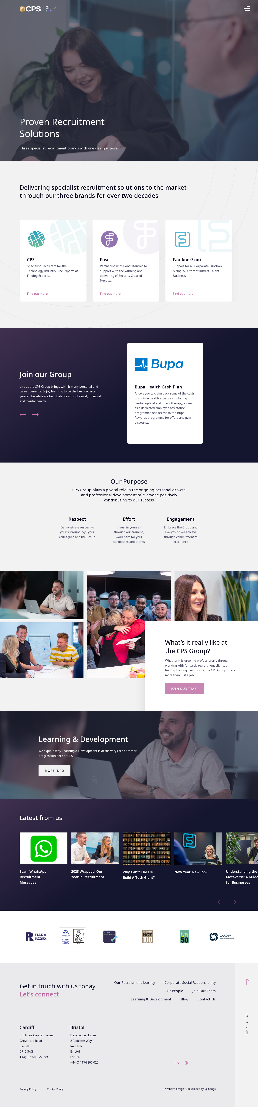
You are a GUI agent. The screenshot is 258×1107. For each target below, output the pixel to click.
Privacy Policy (28, 1089)
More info (54, 771)
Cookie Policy (55, 1089)
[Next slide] (35, 415)
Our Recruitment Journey (134, 982)
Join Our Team (204, 991)
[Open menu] (246, 9)
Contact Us (207, 999)
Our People (174, 991)
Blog (184, 999)
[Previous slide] (23, 415)
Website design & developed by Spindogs (190, 1089)
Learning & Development (151, 999)
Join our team (184, 689)
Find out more (37, 294)
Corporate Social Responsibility (190, 982)
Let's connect (39, 994)
